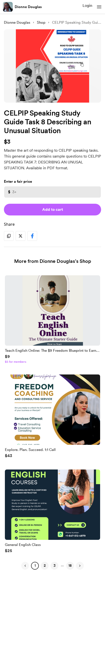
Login (87, 5)
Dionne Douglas (28, 7)
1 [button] (35, 565)
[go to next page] (80, 566)
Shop (41, 22)
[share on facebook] (32, 236)
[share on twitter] (20, 236)
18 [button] (70, 565)
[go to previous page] (25, 566)
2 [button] (45, 565)
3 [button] (54, 565)
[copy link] (9, 236)
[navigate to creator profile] (8, 7)
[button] (99, 7)
